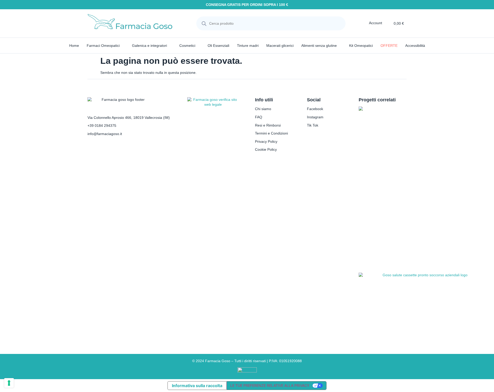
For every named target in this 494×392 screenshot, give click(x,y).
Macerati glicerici (280, 45)
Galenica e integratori (149, 45)
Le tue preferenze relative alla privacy (269, 385)
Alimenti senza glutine (319, 45)
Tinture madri (248, 45)
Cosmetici (187, 45)
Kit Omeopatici (361, 45)
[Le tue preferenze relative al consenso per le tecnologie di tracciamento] (9, 383)
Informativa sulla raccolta (197, 385)
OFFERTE (389, 45)
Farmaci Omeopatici (103, 45)
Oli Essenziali (218, 45)
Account (375, 23)
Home (74, 45)
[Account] (365, 23)
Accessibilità (415, 45)
